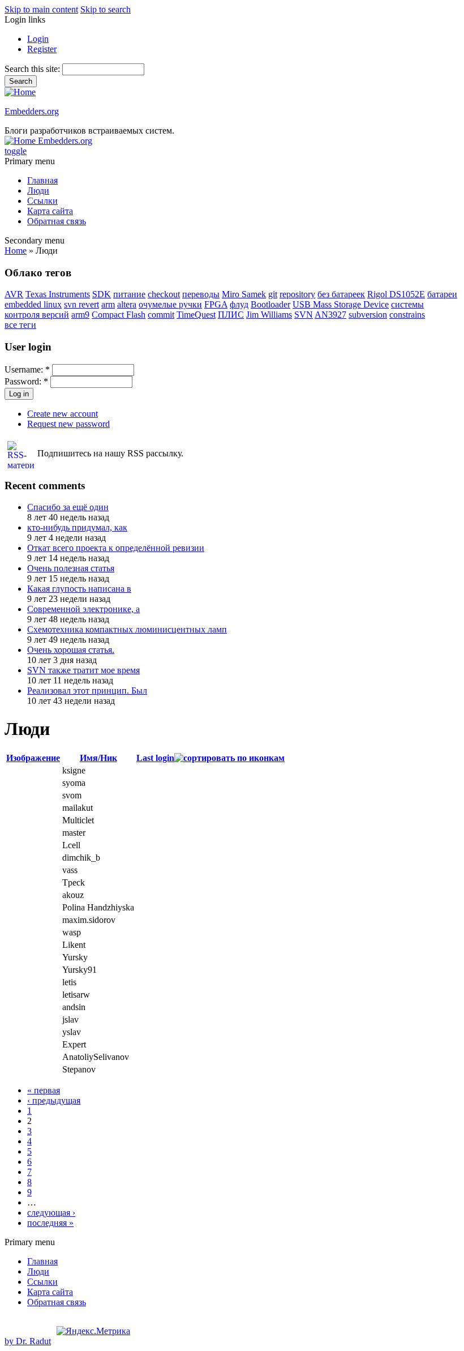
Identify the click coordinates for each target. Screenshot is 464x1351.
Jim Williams (269, 314)
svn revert (81, 304)
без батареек (341, 294)
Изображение (33, 758)
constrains (407, 314)
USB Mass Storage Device (341, 304)
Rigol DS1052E (396, 294)
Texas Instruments (57, 294)
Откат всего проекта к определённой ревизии (115, 548)
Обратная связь (56, 221)
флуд (239, 304)
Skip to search (105, 9)
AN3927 (330, 314)
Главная (42, 180)
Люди (38, 190)
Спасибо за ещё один (68, 507)
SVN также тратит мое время (83, 670)
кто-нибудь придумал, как (77, 527)
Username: (27, 369)
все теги (20, 325)
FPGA (215, 304)
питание (129, 294)
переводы (201, 294)
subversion (368, 314)
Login (38, 39)
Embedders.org (32, 111)
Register (42, 49)
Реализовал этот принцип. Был (87, 690)
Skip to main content (41, 9)
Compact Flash (118, 314)
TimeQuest (196, 314)
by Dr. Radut (28, 1341)
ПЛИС (231, 314)
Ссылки (42, 201)
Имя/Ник (98, 758)
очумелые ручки (170, 304)
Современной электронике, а (83, 609)
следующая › (51, 1212)
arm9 (80, 314)
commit (161, 314)
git (272, 294)
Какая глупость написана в (79, 588)
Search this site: (33, 69)
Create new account (62, 413)
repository (297, 294)
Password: (26, 381)
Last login (155, 758)
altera (126, 304)
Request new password (68, 424)
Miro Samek (244, 294)
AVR (14, 294)
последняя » (50, 1223)
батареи (442, 294)
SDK (101, 294)
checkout (164, 294)
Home (16, 250)
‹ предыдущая (53, 1100)
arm (108, 304)
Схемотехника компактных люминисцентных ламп (127, 629)
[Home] (20, 92)
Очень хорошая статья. (70, 650)
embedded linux (33, 304)
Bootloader (270, 304)
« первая (43, 1090)
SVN (303, 314)
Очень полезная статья (70, 568)
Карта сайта (50, 211)
